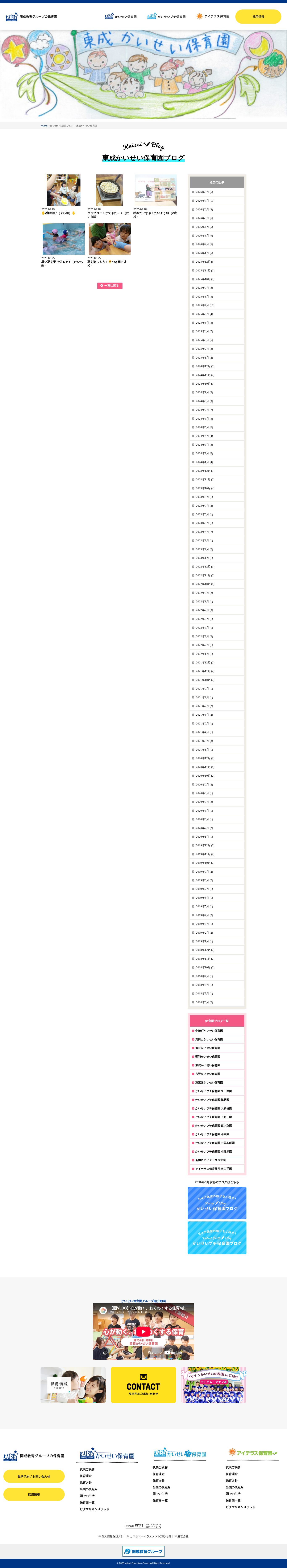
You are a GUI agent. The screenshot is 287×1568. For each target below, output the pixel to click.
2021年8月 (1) (204, 697)
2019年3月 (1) (204, 923)
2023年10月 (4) (205, 488)
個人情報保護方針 (113, 1536)
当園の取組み (89, 1489)
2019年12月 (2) (205, 845)
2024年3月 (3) (204, 444)
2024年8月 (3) (204, 401)
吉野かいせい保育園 (207, 1074)
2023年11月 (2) (205, 479)
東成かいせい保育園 (207, 1065)
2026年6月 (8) (204, 209)
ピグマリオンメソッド (94, 1509)
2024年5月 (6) (204, 427)
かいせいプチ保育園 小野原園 (213, 1151)
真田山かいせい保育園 (209, 1039)
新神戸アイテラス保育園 (210, 1160)
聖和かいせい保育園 (207, 1056)
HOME (44, 125)
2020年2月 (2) (204, 828)
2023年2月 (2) (204, 549)
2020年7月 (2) (204, 801)
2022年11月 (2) (205, 575)
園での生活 (87, 1496)
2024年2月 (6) (204, 453)
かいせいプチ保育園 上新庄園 (213, 1117)
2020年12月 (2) (205, 758)
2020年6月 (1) (204, 810)
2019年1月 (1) (204, 941)
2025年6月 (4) (204, 314)
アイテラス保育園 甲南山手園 (213, 1169)
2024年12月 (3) (205, 366)
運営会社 (182, 1536)
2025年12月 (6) (205, 261)
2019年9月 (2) (204, 871)
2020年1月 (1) (204, 836)
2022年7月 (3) (204, 610)
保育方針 (86, 1482)
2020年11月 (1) (205, 767)
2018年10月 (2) (205, 967)
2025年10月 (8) (205, 279)
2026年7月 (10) (205, 200)
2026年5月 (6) (204, 218)
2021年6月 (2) (204, 714)
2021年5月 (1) (204, 723)
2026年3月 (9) (204, 235)
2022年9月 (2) (204, 592)
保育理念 (86, 1476)
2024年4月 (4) (204, 435)
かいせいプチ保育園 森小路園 (213, 1125)
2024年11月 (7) (205, 375)
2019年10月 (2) (205, 862)
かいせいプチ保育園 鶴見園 (212, 1100)
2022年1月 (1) (204, 653)
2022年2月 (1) (204, 645)
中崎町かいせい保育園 (209, 1030)
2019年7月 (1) (204, 888)
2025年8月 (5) (204, 296)
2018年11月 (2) (205, 958)
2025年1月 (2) (204, 357)
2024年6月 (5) (204, 418)
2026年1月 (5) (204, 253)
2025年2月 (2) (204, 348)
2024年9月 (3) (204, 392)
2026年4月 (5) (204, 227)
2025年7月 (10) (205, 305)
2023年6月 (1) (204, 514)
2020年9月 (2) (204, 784)
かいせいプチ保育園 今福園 (212, 1134)
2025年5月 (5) (204, 322)
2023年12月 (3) (205, 470)
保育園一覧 (87, 1502)
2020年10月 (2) (205, 775)
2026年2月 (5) (204, 244)
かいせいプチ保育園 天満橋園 (213, 1108)
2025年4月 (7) (204, 331)
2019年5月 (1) (204, 906)
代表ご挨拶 (87, 1469)
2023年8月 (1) (204, 496)
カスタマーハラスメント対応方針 (150, 1536)
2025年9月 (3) (204, 287)
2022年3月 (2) (204, 636)
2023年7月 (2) (204, 505)
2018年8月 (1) (204, 984)
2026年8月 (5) (204, 192)
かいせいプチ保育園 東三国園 (213, 1091)
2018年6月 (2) (204, 1002)
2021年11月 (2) (205, 671)
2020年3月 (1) (204, 819)
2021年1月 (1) (204, 749)
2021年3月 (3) (204, 741)
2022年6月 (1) (204, 619)
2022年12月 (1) (205, 566)
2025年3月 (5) (204, 340)
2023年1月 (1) (204, 557)
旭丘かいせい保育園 (207, 1048)
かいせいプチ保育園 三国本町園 (215, 1143)
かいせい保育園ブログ (62, 125)
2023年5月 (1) (204, 523)
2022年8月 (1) (204, 601)
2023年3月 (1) (204, 540)
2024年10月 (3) (205, 383)
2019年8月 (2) (204, 880)
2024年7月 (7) (204, 409)
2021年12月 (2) (205, 662)
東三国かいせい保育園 (209, 1082)
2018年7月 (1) (204, 993)
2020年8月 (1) (204, 793)
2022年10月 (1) (205, 584)
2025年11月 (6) (205, 270)
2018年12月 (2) (205, 949)
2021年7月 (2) (204, 706)
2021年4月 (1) (204, 732)
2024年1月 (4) (204, 462)
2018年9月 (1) (204, 976)
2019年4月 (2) (204, 915)
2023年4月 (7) (204, 531)
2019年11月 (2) (205, 854)
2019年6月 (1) (204, 897)
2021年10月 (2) (205, 680)
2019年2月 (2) (204, 932)
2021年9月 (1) (204, 688)
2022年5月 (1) (204, 627)
